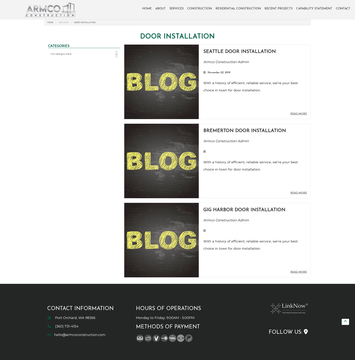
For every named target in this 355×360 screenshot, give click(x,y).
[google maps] (306, 332)
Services (176, 8)
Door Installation (85, 22)
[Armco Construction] (51, 9)
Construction (199, 8)
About (160, 8)
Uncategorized (84, 53)
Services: (64, 22)
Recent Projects (279, 8)
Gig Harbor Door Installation (244, 210)
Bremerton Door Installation (244, 131)
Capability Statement (314, 8)
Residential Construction (238, 8)
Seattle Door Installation (239, 51)
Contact (343, 8)
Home (147, 8)
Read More (298, 113)
